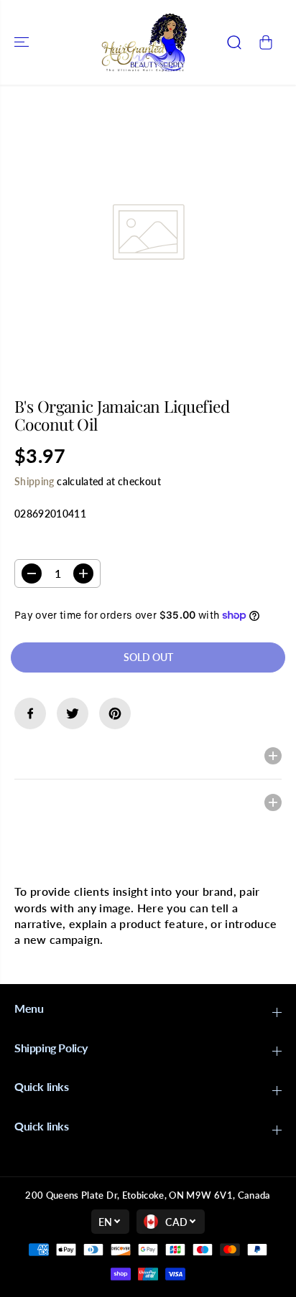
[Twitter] (72, 713)
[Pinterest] (115, 713)
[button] (23, 42)
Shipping (34, 481)
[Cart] (266, 42)
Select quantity (60, 545)
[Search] (234, 42)
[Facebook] (30, 713)
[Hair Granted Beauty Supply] (144, 42)
